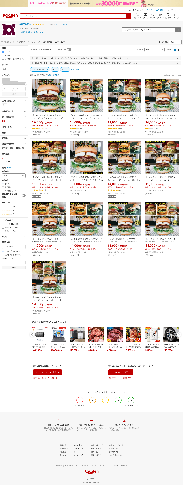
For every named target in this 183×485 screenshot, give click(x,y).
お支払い (29, 32)
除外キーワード (7, 258)
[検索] (128, 16)
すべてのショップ (7, 42)
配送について (38, 32)
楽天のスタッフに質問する (120, 372)
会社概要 (21, 32)
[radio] (3, 52)
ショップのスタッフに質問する (47, 372)
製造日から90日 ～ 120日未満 (13, 148)
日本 (3, 121)
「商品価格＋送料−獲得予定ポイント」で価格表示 (47, 50)
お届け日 (5, 180)
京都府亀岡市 (24, 24)
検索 (14, 94)
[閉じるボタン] (177, 58)
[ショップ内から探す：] (178, 30)
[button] (173, 10)
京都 (4, 105)
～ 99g (4, 158)
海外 (9, 168)
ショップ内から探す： (132, 30)
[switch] (24, 195)
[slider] (2, 84)
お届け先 (5, 171)
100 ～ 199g (6, 162)
